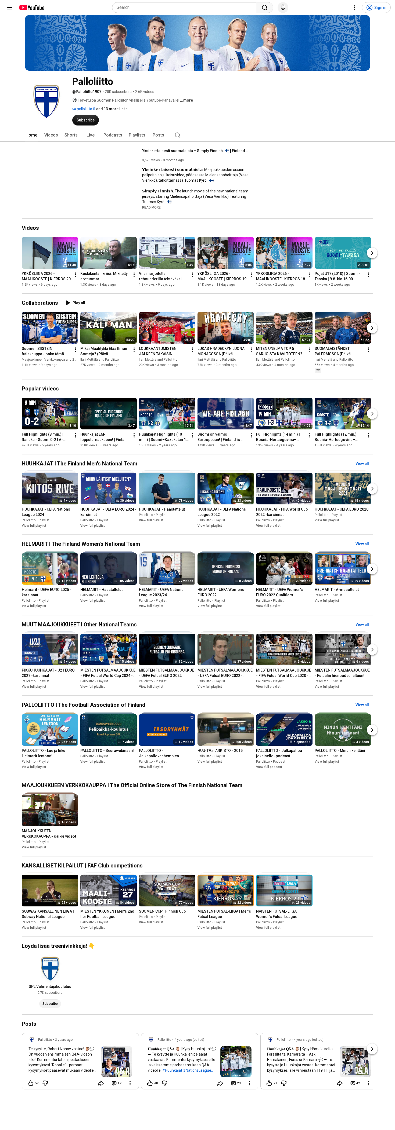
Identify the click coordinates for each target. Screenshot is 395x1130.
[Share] (101, 1083)
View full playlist (34, 526)
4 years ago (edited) (189, 1040)
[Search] (264, 7)
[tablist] (197, 135)
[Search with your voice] (283, 7)
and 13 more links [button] (112, 109)
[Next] (372, 252)
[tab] (31, 135)
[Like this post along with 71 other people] (269, 1083)
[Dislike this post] (45, 1083)
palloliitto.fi (85, 109)
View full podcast (269, 767)
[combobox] (186, 7)
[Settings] (354, 7)
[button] (151, 207)
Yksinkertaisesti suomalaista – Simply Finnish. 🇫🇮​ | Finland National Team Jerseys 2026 (196, 151)
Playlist (44, 520)
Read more (151, 207)
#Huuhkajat (172, 1070)
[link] (80, 1062)
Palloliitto (28, 520)
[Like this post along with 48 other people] (150, 1083)
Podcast (279, 761)
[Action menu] (130, 1083)
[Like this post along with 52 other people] (30, 1083)
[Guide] (9, 7)
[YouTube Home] (31, 7)
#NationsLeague (197, 1070)
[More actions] (75, 274)
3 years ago (64, 1040)
